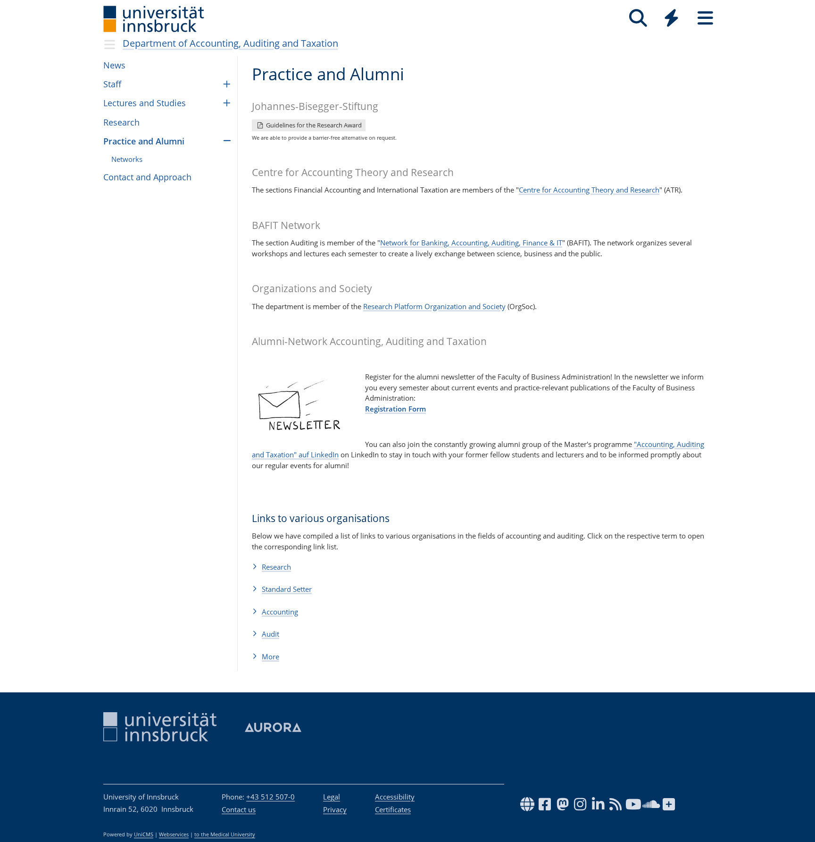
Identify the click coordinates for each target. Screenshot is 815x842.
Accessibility (395, 796)
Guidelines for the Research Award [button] (313, 125)
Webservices (174, 834)
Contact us (239, 809)
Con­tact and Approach (147, 177)
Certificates (393, 809)
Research (121, 122)
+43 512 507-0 (270, 796)
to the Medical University (224, 834)
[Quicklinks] (671, 18)
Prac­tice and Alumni (143, 141)
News (114, 65)
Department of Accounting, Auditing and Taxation (230, 43)
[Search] (638, 18)
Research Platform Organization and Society (434, 306)
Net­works (126, 159)
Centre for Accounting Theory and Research (589, 189)
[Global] (671, 19)
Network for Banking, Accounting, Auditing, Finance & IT (471, 242)
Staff (112, 84)
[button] (482, 567)
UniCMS (143, 834)
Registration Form (395, 408)
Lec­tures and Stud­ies (144, 103)
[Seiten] (705, 18)
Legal (331, 796)
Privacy (335, 809)
